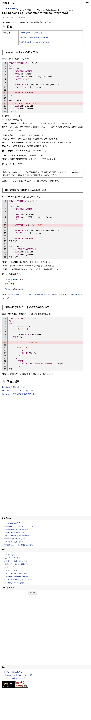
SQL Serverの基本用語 (12, 523)
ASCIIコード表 (9, 567)
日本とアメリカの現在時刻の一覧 (16, 573)
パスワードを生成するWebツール (16, 561)
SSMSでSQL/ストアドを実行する (16, 529)
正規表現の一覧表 (10, 570)
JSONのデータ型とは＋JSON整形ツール (18, 564)
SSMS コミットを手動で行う (14, 532)
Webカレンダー (9, 555)
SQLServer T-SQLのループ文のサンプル (18, 391)
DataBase (13, 8)
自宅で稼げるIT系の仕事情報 (14, 583)
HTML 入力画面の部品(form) (14, 672)
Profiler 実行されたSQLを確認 (14, 539)
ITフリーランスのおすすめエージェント (18, 580)
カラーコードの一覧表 (12, 558)
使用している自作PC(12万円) (14, 678)
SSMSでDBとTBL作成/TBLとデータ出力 (18, 526)
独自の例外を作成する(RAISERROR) (33, 37)
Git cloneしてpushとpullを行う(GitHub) (18, 675)
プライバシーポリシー (67, 10)
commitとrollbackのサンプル (30, 33)
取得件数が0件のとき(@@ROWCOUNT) (34, 42)
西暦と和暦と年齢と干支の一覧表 (16, 576)
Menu (86, 3)
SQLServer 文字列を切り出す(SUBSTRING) (19, 394)
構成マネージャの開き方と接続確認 (16, 535)
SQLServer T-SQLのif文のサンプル (16, 387)
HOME (5, 8)
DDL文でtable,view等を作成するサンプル (18, 545)
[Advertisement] (42, 415)
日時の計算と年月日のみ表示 (14, 542)
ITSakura (8, 3)
